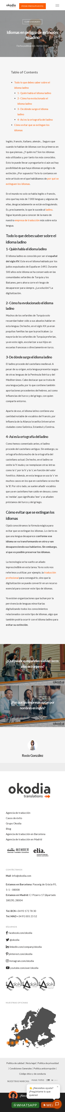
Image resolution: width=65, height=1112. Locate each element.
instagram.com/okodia (21, 960)
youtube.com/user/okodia (24, 967)
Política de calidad (15, 1063)
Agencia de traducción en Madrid (24, 839)
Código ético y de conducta (32, 1073)
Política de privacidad (48, 1063)
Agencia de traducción (18, 812)
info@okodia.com (21, 875)
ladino (49, 209)
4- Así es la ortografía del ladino (35, 119)
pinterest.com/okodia (20, 953)
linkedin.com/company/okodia (25, 946)
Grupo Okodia (13, 823)
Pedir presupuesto (33, 6)
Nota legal (31, 1063)
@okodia (14, 939)
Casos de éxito (14, 818)
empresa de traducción (27, 220)
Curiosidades (32, 21)
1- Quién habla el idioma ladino (34, 93)
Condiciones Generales (21, 1068)
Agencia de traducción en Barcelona (25, 834)
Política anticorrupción (45, 1068)
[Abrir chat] (57, 1104)
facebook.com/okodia (20, 932)
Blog (8, 828)
